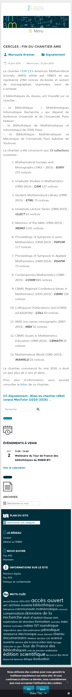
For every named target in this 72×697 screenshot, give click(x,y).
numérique (49, 625)
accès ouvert (47, 600)
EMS (55, 617)
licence (7, 625)
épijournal (8, 659)
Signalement (55, 54)
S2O (48, 638)
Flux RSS (7, 555)
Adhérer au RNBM (12, 542)
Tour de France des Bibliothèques (29, 648)
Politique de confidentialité (17, 582)
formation (42, 622)
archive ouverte (20, 605)
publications (34, 630)
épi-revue (63, 655)
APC (5, 605)
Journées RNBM (59, 621)
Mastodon (8, 559)
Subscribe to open (12, 646)
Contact (7, 538)
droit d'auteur (33, 618)
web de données (36, 650)
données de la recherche (27, 615)
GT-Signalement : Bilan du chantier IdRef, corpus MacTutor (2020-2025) (34, 397)
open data (22, 630)
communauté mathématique (36, 609)
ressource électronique (20, 634)
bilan (24, 384)
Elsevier (48, 617)
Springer (57, 642)
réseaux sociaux (36, 638)
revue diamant (44, 634)
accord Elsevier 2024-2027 (16, 601)
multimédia (17, 626)
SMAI (49, 642)
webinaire (51, 650)
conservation (13, 613)
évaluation (41, 659)
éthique (28, 659)
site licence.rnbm (35, 642)
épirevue (18, 659)
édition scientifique (24, 654)
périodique (50, 629)
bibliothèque (43, 605)
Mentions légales (12, 573)
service (19, 642)
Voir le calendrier (14, 467)
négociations (9, 630)
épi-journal (51, 655)
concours (62, 609)
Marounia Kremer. (21, 54)
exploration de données (18, 622)
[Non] (67, 682)
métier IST (31, 626)
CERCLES (26, 71)
